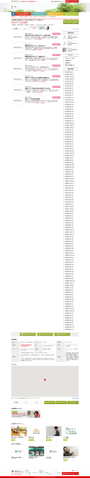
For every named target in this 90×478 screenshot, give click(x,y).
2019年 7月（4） (69, 143)
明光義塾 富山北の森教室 (16, 457)
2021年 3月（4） (69, 190)
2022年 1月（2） (69, 211)
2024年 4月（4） (69, 266)
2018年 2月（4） (69, 104)
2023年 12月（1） (69, 257)
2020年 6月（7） (69, 169)
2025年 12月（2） (69, 310)
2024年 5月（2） (69, 269)
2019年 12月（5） (69, 155)
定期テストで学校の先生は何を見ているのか (37, 88)
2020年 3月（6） (69, 162)
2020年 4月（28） (69, 164)
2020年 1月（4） (69, 157)
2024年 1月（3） (69, 259)
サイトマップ (61, 1)
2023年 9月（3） (69, 250)
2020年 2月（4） (69, 160)
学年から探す (35, 472)
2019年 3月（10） (69, 134)
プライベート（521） (70, 58)
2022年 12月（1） (69, 234)
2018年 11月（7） (69, 125)
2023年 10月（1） (69, 252)
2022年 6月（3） (69, 220)
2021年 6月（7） (69, 197)
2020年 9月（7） (69, 176)
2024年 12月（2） (69, 285)
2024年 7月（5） (69, 273)
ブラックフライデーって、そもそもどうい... (37, 67)
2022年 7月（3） (69, 222)
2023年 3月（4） (69, 241)
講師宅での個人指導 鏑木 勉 (69, 457)
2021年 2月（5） (69, 187)
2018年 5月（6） (69, 111)
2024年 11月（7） (69, 282)
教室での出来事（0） (70, 65)
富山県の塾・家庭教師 (23, 16)
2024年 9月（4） (69, 278)
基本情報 (13, 30)
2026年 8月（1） (69, 329)
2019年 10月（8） (69, 150)
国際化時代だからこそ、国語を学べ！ (35, 56)
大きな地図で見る (75, 398)
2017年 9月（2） (69, 99)
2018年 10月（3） (69, 122)
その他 (30, 16)
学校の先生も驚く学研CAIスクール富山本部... (38, 35)
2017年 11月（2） (69, 102)
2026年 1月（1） (69, 313)
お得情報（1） (68, 60)
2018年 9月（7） (69, 120)
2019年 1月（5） (69, 129)
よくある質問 (54, 1)
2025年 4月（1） (69, 294)
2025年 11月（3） (69, 308)
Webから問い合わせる (70, 22)
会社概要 (46, 472)
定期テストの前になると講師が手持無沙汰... (37, 77)
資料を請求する (76, 22)
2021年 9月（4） (69, 204)
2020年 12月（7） (69, 183)
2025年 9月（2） (69, 306)
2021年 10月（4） (69, 206)
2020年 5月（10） (69, 167)
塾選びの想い (41, 472)
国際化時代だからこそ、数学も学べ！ (35, 46)
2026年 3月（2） (69, 317)
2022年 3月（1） (69, 215)
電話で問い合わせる (65, 22)
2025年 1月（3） (69, 287)
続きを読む (40, 49)
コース (22, 30)
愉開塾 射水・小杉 (50, 437)
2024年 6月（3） (69, 271)
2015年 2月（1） (69, 71)
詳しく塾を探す (28, 472)
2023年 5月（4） (69, 243)
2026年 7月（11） (69, 327)
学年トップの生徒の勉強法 (32, 99)
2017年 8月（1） (69, 97)
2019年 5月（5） (69, 139)
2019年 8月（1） (69, 146)
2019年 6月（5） (69, 141)
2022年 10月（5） (69, 229)
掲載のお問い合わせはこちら (69, 475)
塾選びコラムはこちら (72, 1)
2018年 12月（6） (69, 127)
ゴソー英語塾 (65, 437)
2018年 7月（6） (69, 116)
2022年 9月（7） (69, 227)
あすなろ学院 (48, 457)
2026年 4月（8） (69, 320)
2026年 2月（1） (69, 315)
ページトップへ (76, 470)
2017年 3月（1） (69, 85)
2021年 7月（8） (69, 199)
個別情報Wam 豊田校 (33, 457)
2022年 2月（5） (69, 213)
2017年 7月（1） (69, 95)
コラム (56, 471)
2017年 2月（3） (69, 83)
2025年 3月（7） (69, 292)
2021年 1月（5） (69, 185)
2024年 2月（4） (69, 262)
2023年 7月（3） (69, 248)
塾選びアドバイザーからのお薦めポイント (43, 31)
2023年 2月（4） (69, 238)
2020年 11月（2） (69, 180)
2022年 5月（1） (69, 218)
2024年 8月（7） (69, 276)
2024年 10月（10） (70, 280)
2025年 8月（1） (69, 303)
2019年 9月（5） (69, 148)
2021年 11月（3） (69, 208)
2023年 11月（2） (69, 255)
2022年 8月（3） (69, 225)
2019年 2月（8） (69, 132)
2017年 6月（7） (69, 92)
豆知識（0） (68, 62)
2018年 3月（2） (69, 106)
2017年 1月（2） (69, 81)
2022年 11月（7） (69, 231)
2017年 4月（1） (69, 88)
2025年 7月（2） (69, 301)
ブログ (48, 16)
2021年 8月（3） (69, 201)
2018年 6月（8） (69, 113)
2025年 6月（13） (69, 299)
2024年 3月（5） (69, 264)
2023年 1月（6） (69, 236)
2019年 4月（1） (69, 136)
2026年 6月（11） (69, 324)
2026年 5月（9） (69, 322)
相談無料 (32, 414)
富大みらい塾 (31, 437)
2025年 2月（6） (69, 289)
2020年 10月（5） (69, 178)
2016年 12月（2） (69, 78)
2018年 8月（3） (69, 118)
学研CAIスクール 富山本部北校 (39, 16)
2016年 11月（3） (69, 76)
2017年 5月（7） (69, 90)
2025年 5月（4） (69, 296)
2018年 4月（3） (69, 109)
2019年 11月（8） (69, 153)
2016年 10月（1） (69, 74)
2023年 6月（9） (69, 245)
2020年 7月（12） (69, 171)
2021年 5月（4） (69, 194)
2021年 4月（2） (69, 192)
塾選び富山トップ (14, 16)
